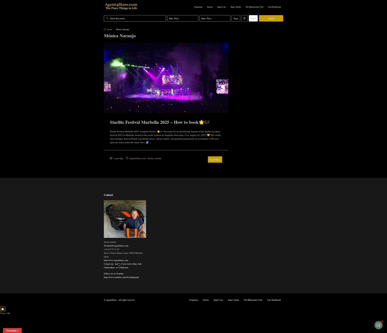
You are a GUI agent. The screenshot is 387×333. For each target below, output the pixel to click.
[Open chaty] (378, 325)
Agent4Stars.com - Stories (142, 158)
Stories (210, 6)
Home (109, 29)
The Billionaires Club (254, 6)
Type (236, 18)
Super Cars (221, 6)
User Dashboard (274, 6)
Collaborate (123, 267)
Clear (253, 18)
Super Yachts (236, 6)
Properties (198, 6)
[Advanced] (244, 18)
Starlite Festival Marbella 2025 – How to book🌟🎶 (160, 122)
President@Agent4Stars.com (116, 245)
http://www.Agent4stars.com (116, 260)
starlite (158, 158)
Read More (215, 159)
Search (271, 18)
